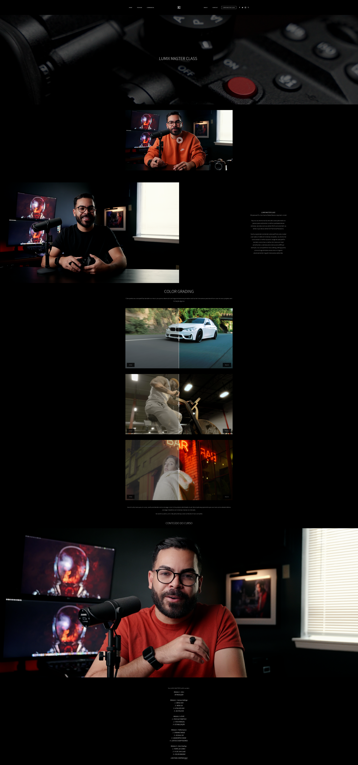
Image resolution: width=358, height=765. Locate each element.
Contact (215, 7)
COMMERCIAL (150, 7)
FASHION (139, 7)
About (206, 7)
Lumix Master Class (229, 7)
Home (130, 7)
